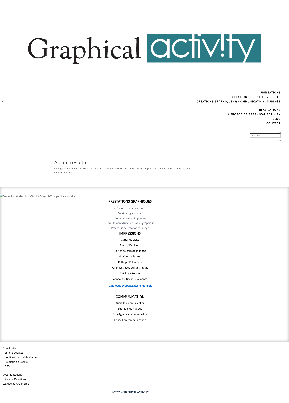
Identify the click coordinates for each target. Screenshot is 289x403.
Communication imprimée (130, 218)
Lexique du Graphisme (15, 383)
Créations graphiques (130, 213)
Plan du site (9, 348)
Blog (277, 118)
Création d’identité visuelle (256, 96)
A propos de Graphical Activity (254, 114)
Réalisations (270, 109)
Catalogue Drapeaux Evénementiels (130, 285)
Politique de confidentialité (21, 357)
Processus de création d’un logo (130, 227)
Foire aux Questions (14, 379)
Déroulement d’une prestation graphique (130, 223)
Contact (273, 123)
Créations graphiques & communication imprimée (239, 101)
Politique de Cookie (16, 361)
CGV (7, 366)
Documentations (12, 374)
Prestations (270, 92)
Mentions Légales (12, 352)
